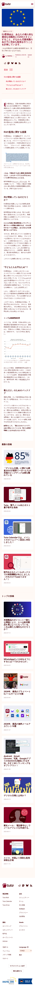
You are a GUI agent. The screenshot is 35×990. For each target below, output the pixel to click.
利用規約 (22, 909)
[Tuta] (6, 4)
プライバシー (23, 913)
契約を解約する (17, 971)
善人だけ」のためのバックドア (16, 89)
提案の (18, 136)
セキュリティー (8, 930)
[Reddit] (5, 63)
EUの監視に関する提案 (12, 77)
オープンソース (8, 937)
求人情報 (22, 905)
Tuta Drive (6, 905)
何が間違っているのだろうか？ (16, 81)
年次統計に (23, 379)
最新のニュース (7, 31)
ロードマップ (7, 926)
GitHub (5, 941)
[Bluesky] (12, 63)
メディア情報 (7, 955)
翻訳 (20, 955)
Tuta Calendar (7, 901)
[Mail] (16, 63)
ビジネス (22, 930)
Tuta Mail (6, 897)
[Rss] (19, 63)
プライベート (23, 926)
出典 (26, 362)
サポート (5, 958)
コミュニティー (24, 897)
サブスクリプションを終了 (17, 966)
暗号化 (5, 934)
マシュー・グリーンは (19, 182)
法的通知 (22, 916)
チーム (21, 901)
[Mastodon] (9, 63)
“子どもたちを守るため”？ (14, 85)
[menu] (32, 4)
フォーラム (6, 951)
